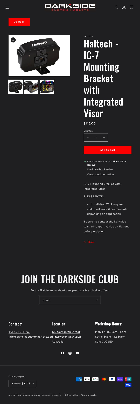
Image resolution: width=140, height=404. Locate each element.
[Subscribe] (97, 300)
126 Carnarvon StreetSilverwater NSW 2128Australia (67, 336)
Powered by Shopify (51, 395)
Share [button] (91, 242)
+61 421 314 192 (19, 331)
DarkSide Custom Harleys (29, 395)
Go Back (19, 21)
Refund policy (71, 395)
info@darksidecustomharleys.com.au (33, 336)
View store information (100, 174)
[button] (7, 7)
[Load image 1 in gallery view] (16, 87)
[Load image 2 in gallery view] (31, 87)
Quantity (88, 131)
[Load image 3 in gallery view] (47, 87)
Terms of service (89, 395)
